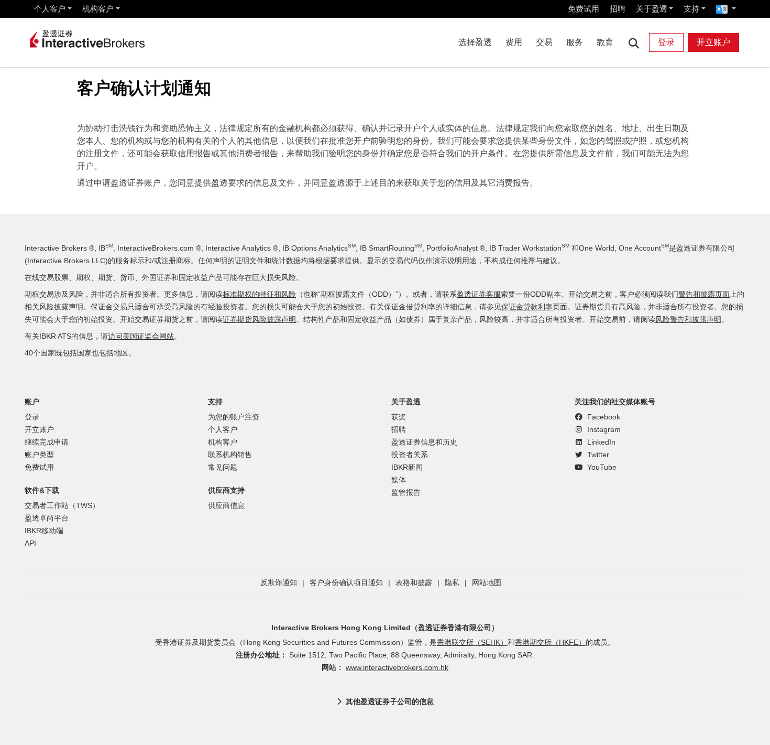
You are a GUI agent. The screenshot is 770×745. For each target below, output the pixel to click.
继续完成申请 (47, 442)
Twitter (597, 455)
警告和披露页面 (704, 294)
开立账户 (713, 42)
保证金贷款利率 (527, 307)
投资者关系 (409, 455)
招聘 (617, 8)
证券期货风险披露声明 (259, 319)
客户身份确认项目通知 (346, 583)
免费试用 (583, 8)
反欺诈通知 (278, 583)
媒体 (398, 480)
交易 (544, 42)
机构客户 (98, 8)
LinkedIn (600, 442)
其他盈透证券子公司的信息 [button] (390, 701)
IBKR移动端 (44, 531)
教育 (605, 42)
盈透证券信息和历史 (424, 442)
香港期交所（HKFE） (550, 642)
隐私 (452, 583)
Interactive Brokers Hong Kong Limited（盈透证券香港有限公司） (385, 627)
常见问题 (222, 467)
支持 (691, 8)
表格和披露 (413, 583)
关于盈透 (651, 8)
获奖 (398, 417)
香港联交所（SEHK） (472, 642)
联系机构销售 (230, 455)
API (30, 543)
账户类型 (39, 455)
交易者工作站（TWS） (62, 506)
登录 (666, 42)
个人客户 (49, 8)
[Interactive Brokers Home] (87, 39)
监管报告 (406, 492)
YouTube (601, 467)
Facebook (602, 417)
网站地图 (486, 583)
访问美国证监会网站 (141, 336)
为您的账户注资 (233, 417)
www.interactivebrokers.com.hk (397, 668)
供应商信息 (226, 506)
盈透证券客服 (479, 294)
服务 (574, 42)
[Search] (633, 43)
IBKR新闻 (407, 467)
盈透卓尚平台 (47, 518)
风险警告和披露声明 (688, 319)
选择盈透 (475, 42)
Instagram (603, 430)
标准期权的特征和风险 (259, 294)
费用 (513, 42)
